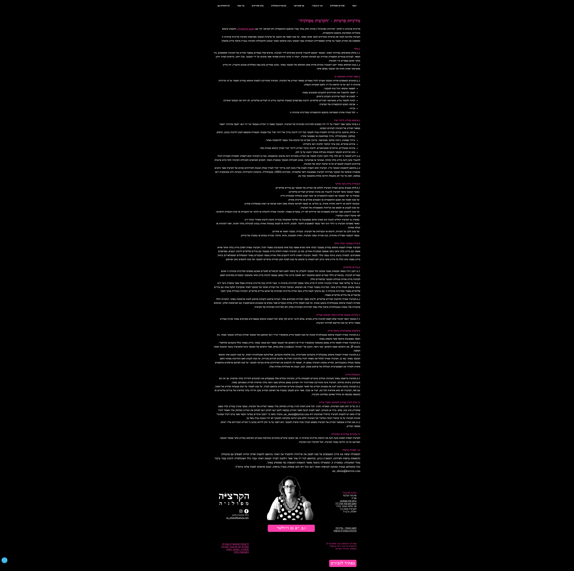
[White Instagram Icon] (241, 511)
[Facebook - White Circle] (246, 511)
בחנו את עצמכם (348, 501)
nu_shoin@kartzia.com (296, 414)
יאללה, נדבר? (349, 511)
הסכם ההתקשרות (246, 29)
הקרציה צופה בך (348, 509)
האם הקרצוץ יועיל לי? (346, 503)
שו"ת (354, 498)
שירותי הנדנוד (350, 495)
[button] (291, 528)
